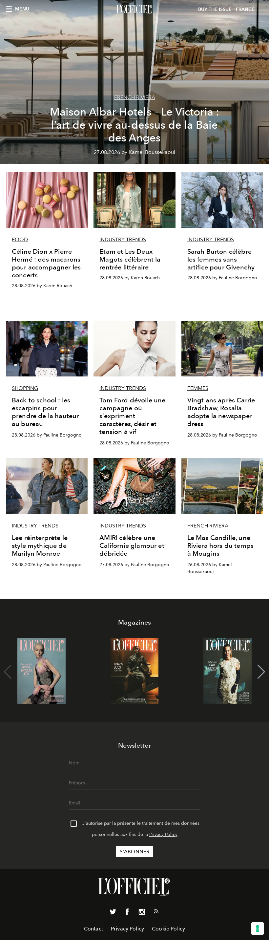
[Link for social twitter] (113, 913)
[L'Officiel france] (134, 9)
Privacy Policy (163, 834)
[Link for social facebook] (127, 913)
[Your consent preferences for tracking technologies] (257, 928)
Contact (93, 929)
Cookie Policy (168, 929)
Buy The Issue (215, 9)
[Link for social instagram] (141, 913)
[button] (261, 672)
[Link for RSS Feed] (156, 912)
